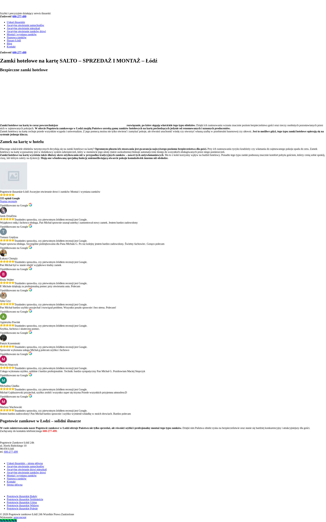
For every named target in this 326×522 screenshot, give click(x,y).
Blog (9, 43)
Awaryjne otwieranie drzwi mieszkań (27, 469)
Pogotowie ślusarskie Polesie (22, 508)
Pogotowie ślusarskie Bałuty (22, 496)
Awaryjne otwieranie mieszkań (23, 28)
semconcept (20, 517)
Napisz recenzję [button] (8, 201)
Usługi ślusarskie (16, 22)
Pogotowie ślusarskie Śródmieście (25, 499)
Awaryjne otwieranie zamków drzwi (26, 31)
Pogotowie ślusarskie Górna (22, 502)
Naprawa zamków (16, 37)
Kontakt (11, 46)
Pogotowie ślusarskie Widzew (23, 505)
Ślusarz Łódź (14, 40)
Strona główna (14, 484)
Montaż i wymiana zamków (22, 34)
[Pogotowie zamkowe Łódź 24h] (24, 10)
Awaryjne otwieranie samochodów (25, 25)
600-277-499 (11, 451)
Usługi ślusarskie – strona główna (25, 463)
